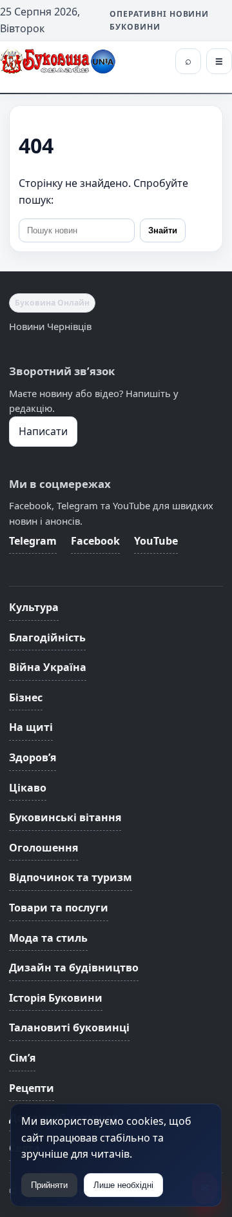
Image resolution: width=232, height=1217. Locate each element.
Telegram (33, 541)
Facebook (95, 541)
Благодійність (47, 637)
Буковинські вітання (65, 817)
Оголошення (43, 848)
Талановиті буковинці (69, 1027)
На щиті (31, 727)
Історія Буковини (55, 998)
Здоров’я (32, 757)
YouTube (156, 541)
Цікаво (27, 788)
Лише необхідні (123, 1185)
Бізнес (26, 697)
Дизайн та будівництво (74, 967)
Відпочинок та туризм (70, 877)
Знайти (162, 230)
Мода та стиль (48, 938)
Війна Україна (47, 667)
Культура (34, 607)
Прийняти (49, 1185)
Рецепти (31, 1088)
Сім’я (22, 1058)
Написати (43, 431)
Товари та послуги (58, 908)
